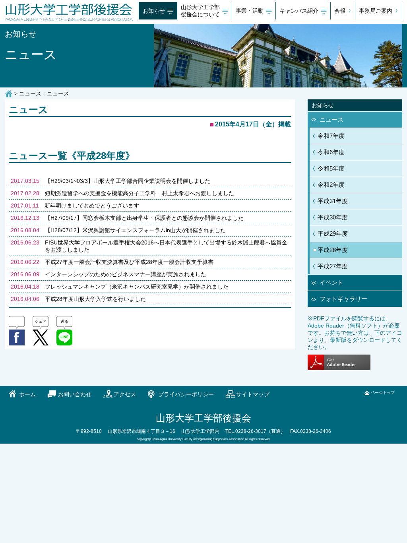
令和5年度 (331, 168)
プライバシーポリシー (186, 394)
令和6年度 (331, 152)
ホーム (27, 394)
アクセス (125, 394)
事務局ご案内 (375, 11)
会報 (339, 11)
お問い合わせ (74, 394)
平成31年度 (333, 201)
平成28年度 (333, 249)
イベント (331, 282)
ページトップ (383, 392)
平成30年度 (333, 217)
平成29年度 (333, 233)
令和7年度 (331, 135)
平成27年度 (333, 266)
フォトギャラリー (343, 298)
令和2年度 (331, 184)
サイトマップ (252, 394)
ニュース (331, 119)
